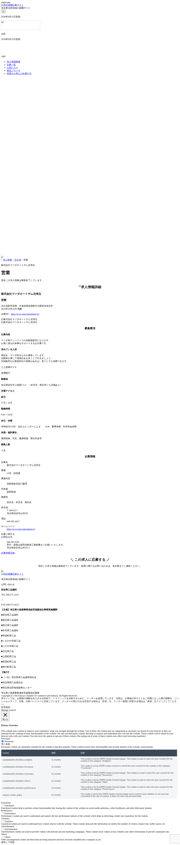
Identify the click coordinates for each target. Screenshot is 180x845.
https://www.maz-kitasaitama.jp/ (25, 314)
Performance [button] (6, 810)
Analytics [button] (5, 818)
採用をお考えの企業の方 (19, 73)
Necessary (9, 741)
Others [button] (4, 834)
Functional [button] (6, 803)
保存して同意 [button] (8, 842)
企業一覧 (11, 64)
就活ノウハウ (13, 70)
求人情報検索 (13, 61)
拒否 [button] (3, 707)
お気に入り (12, 67)
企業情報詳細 (8, 553)
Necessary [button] (5, 738)
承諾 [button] (8, 707)
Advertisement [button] (7, 826)
